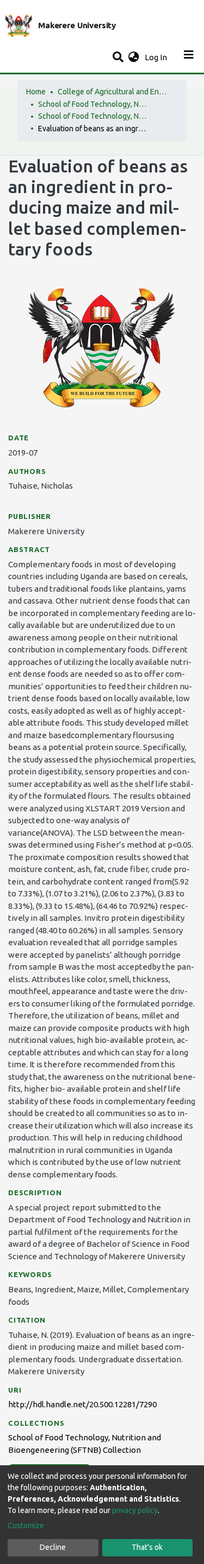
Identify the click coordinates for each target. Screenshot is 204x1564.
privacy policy (135, 1510)
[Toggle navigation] (189, 57)
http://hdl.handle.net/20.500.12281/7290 (82, 1404)
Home (36, 91)
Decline (53, 1547)
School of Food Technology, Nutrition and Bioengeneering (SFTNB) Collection (92, 116)
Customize (26, 1525)
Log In (157, 57)
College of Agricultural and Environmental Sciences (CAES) (112, 91)
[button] (134, 58)
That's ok (147, 1547)
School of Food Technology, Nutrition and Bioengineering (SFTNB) (92, 104)
